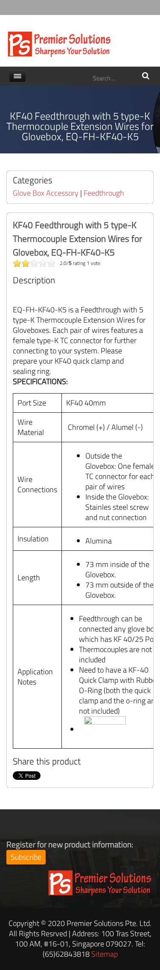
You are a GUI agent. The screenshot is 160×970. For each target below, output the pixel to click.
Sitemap (104, 954)
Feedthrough (104, 193)
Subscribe (26, 857)
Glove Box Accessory (46, 193)
